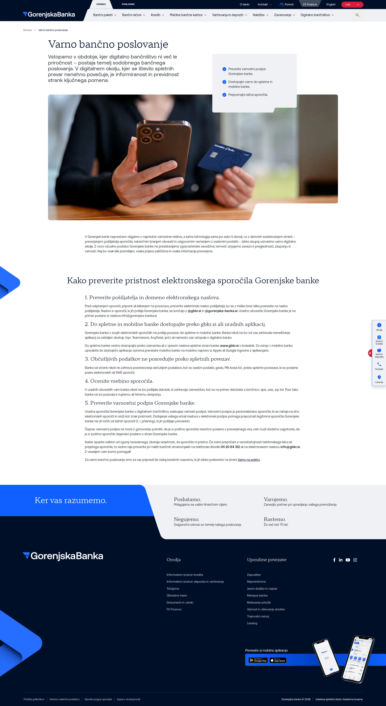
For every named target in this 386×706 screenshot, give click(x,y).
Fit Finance (310, 4)
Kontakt (263, 4)
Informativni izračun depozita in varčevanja (195, 581)
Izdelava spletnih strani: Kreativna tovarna (339, 699)
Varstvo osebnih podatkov (64, 699)
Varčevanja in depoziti (227, 15)
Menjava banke (257, 595)
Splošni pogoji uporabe (98, 699)
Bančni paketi (103, 15)
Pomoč (289, 4)
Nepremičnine (256, 581)
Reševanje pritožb (259, 602)
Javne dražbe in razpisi (262, 588)
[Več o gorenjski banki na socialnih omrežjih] (334, 560)
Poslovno (128, 4)
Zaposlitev (254, 574)
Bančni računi (131, 15)
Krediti (155, 15)
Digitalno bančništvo (315, 15)
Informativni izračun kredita (185, 574)
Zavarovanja (282, 15)
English (331, 4)
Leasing (252, 623)
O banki (244, 4)
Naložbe (259, 15)
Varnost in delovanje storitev (266, 609)
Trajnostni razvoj (258, 616)
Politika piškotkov (34, 699)
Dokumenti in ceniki (180, 602)
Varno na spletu (249, 460)
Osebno (101, 4)
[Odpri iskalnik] (357, 15)
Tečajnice (173, 588)
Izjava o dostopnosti (128, 699)
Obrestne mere (177, 595)
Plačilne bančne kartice (186, 15)
